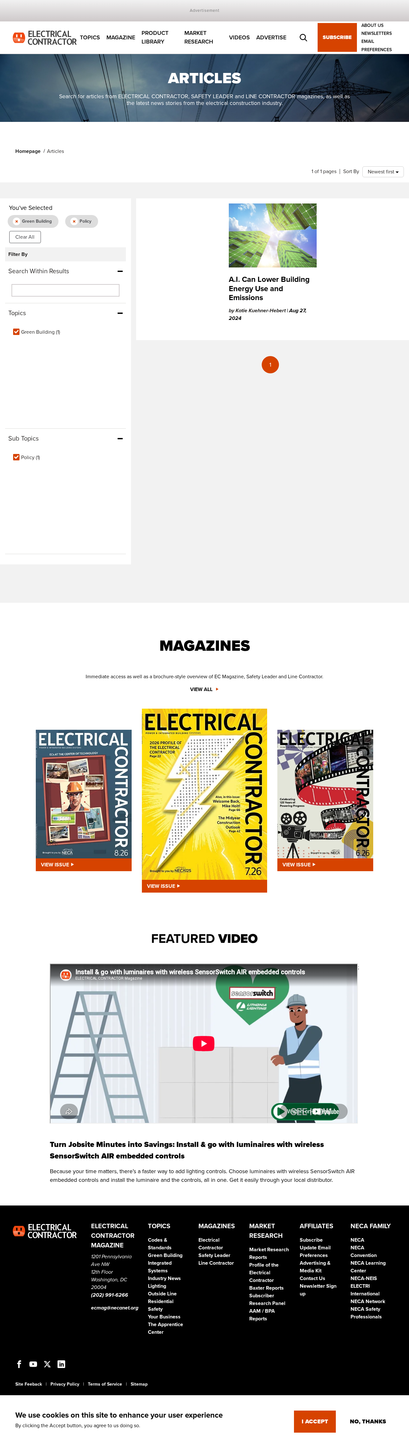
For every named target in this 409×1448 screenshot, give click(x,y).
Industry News (164, 1278)
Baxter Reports (266, 1288)
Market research (198, 37)
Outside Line (162, 1294)
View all (202, 689)
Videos (239, 37)
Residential (161, 1301)
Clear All (25, 237)
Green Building (165, 1255)
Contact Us (312, 1278)
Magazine (120, 37)
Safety (155, 1309)
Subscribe (337, 38)
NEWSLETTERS (376, 33)
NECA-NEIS (364, 1278)
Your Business (164, 1317)
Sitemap (139, 1384)
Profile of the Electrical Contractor (264, 1273)
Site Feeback (28, 1384)
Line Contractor (216, 1263)
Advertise (271, 37)
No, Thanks (368, 1421)
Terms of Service (105, 1384)
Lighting (157, 1286)
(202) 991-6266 (109, 1295)
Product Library (155, 37)
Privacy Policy (64, 1384)
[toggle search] (303, 38)
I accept (315, 1421)
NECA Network (368, 1301)
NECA (357, 1240)
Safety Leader (214, 1255)
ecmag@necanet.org (114, 1308)
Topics (90, 37)
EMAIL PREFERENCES (376, 45)
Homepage (28, 151)
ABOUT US (372, 25)
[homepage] (45, 37)
